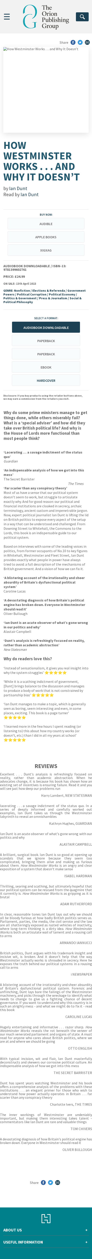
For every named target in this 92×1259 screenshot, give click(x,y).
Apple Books (45, 237)
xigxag (46, 250)
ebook (46, 367)
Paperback (46, 341)
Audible (46, 223)
